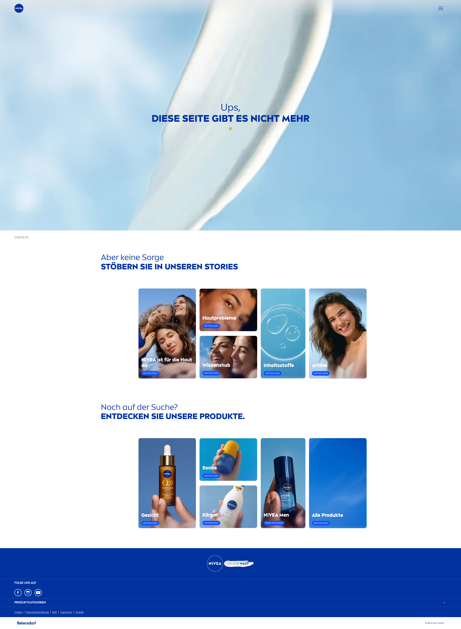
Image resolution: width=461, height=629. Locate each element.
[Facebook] (18, 592)
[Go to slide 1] (227, 384)
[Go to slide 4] (233, 384)
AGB (54, 612)
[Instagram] (28, 592)
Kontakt (80, 612)
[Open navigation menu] (441, 8)
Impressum (66, 612)
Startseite (21, 237)
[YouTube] (38, 592)
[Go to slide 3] (231, 384)
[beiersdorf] (26, 623)
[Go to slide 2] (229, 384)
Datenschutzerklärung (37, 612)
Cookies (18, 612)
